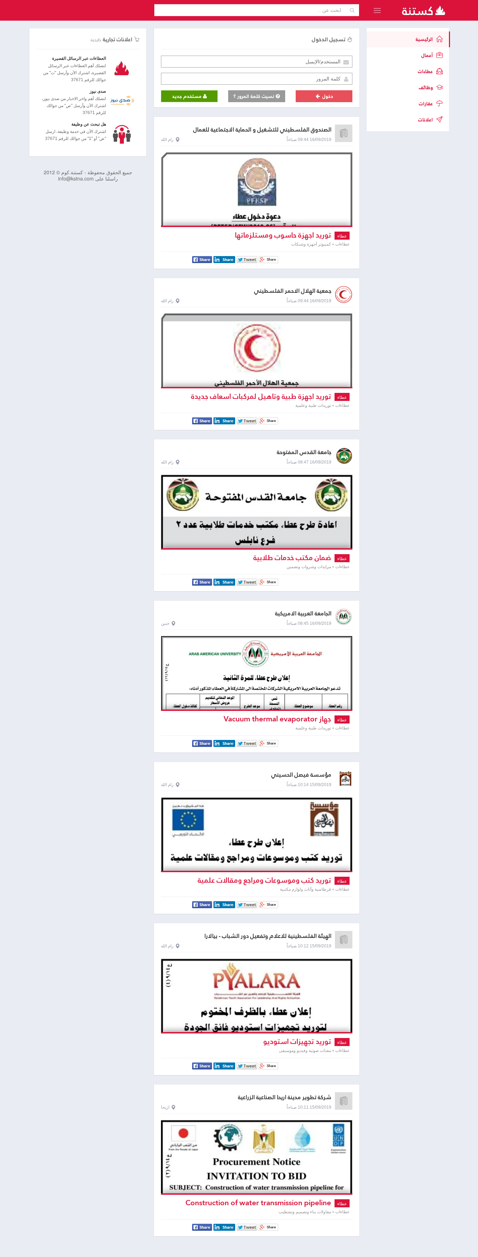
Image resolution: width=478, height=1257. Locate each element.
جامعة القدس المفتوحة (304, 452)
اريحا (165, 1107)
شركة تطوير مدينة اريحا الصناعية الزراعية (284, 1097)
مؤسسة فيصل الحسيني (301, 774)
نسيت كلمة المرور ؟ (254, 96)
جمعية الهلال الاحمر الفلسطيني (292, 290)
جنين (165, 623)
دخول (327, 96)
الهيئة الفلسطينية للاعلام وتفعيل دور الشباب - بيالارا (267, 936)
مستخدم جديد (187, 96)
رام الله (167, 139)
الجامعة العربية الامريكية (303, 613)
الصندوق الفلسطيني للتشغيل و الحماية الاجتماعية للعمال (262, 129)
